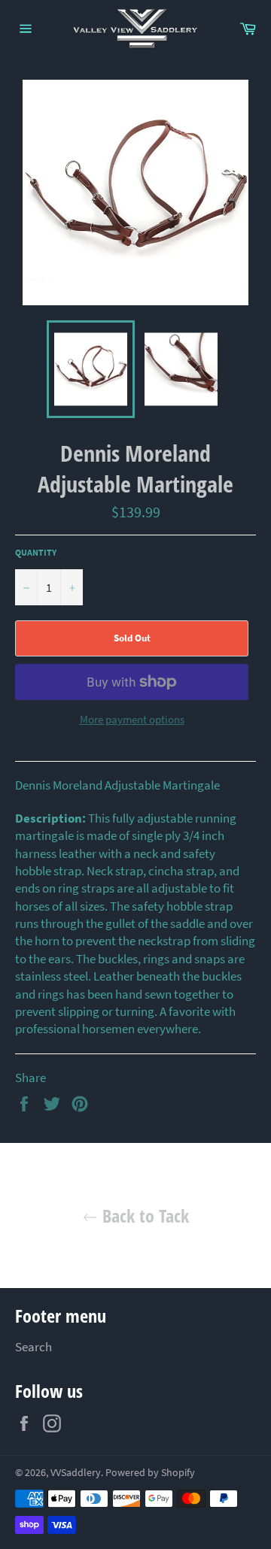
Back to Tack (143, 1215)
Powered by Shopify (150, 1472)
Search (33, 1346)
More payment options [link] (132, 719)
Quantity (35, 552)
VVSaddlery (75, 1472)
